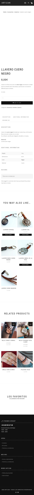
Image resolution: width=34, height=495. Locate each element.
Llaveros (16, 12)
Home (4, 12)
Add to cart (17, 102)
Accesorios (10, 12)
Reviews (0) (6, 120)
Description (6, 117)
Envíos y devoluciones (7, 459)
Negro (22, 160)
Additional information (21, 117)
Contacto (4, 443)
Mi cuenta (4, 445)
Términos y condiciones (8, 448)
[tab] (6, 117)
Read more (8, 234)
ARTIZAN (6, 3)
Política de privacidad (7, 473)
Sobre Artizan (5, 475)
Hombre (15, 107)
